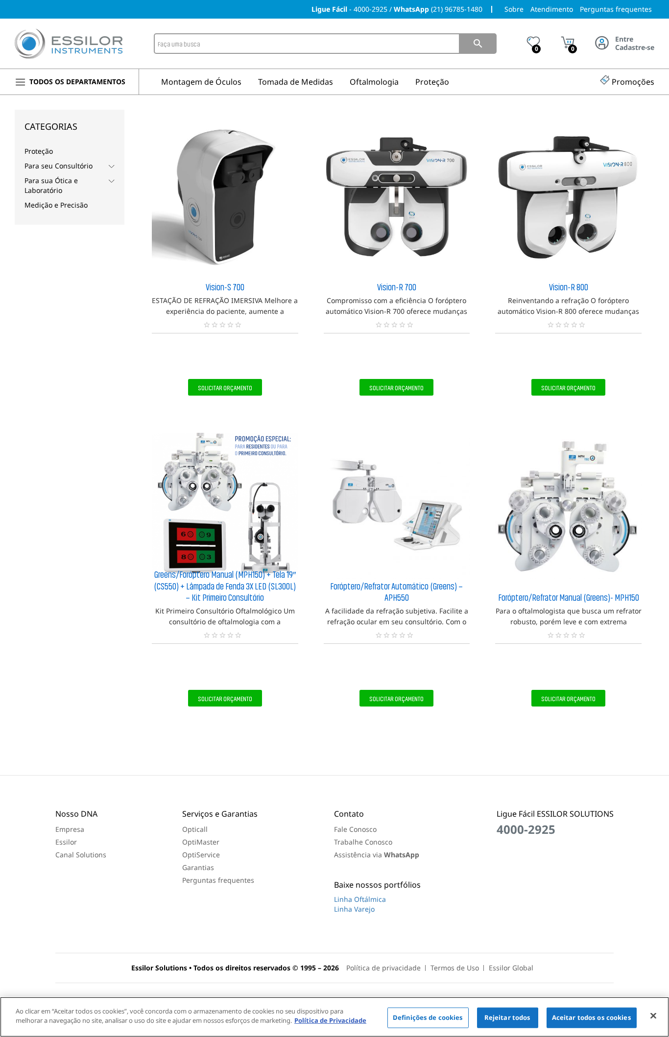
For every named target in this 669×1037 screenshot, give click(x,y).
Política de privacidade (383, 967)
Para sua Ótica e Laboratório (51, 185)
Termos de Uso (454, 967)
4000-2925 (370, 9)
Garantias (198, 867)
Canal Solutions (80, 854)
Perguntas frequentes (616, 9)
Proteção (432, 82)
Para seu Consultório (58, 165)
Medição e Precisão (56, 205)
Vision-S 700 (225, 286)
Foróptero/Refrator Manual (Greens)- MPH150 (568, 596)
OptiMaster (200, 842)
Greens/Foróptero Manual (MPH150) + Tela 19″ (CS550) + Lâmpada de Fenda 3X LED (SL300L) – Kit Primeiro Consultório (225, 585)
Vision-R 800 (568, 286)
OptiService (201, 854)
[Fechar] (653, 1015)
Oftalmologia (374, 82)
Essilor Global (511, 967)
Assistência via (376, 854)
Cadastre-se (634, 48)
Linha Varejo (354, 909)
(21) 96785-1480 (456, 9)
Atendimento (551, 9)
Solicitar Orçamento (225, 387)
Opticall (195, 829)
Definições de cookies (428, 1017)
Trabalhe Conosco (363, 842)
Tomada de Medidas (295, 82)
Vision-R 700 (396, 286)
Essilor (66, 842)
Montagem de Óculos (201, 82)
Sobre (514, 9)
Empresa (69, 829)
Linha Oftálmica (360, 899)
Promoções (633, 81)
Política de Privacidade (330, 1020)
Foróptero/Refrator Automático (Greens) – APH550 (396, 591)
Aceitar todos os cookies (591, 1017)
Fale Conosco (355, 829)
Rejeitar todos (507, 1017)
